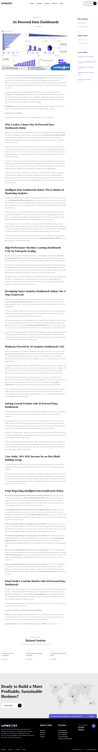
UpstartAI (39, 168)
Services (62, 725)
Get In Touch (81, 728)
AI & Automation (35, 17)
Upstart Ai (84, 749)
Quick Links (46, 725)
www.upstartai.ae (52, 624)
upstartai (39, 26)
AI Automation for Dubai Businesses (87, 61)
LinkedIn (17, 749)
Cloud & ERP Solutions (83, 26)
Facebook (10, 749)
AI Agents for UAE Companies (85, 56)
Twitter (23, 749)
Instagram (3, 749)
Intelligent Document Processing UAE (86, 73)
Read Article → (5, 659)
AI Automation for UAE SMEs (85, 67)
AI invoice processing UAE (84, 79)
